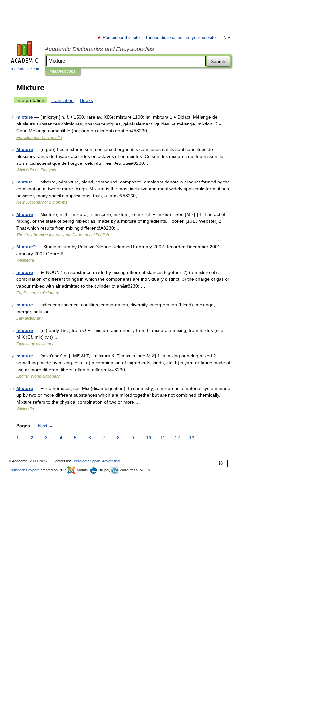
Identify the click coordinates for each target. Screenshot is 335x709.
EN (223, 37)
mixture (24, 117)
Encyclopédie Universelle (39, 137)
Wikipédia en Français (36, 170)
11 (162, 437)
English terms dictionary (37, 293)
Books (86, 100)
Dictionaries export (24, 470)
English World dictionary (38, 376)
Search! (219, 61)
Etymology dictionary (34, 344)
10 (148, 437)
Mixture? (26, 246)
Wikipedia (25, 260)
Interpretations (62, 71)
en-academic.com (24, 69)
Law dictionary (29, 318)
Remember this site (121, 37)
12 (177, 437)
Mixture (24, 149)
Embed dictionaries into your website (181, 37)
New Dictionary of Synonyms (41, 202)
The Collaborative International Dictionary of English (62, 235)
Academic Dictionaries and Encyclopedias (99, 49)
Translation (62, 100)
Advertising (111, 461)
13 (191, 437)
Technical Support (86, 461)
